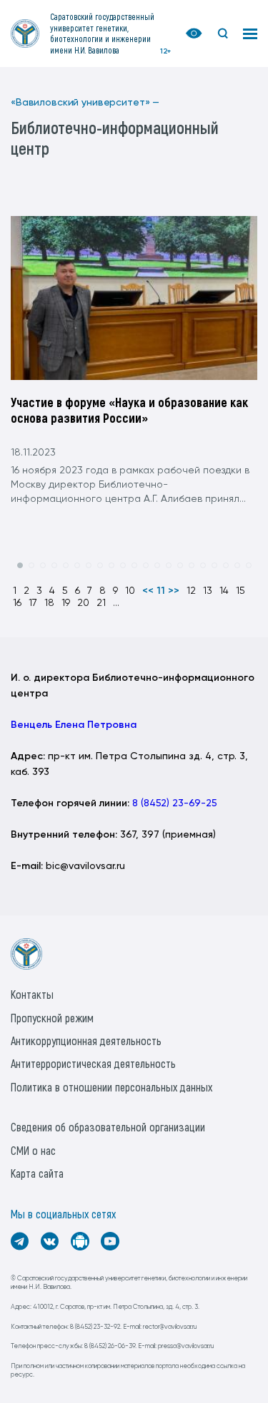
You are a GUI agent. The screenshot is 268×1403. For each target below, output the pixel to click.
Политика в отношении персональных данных (111, 1087)
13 (207, 591)
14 (224, 591)
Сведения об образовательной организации (108, 1127)
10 (130, 591)
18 (49, 603)
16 (17, 603)
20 (83, 603)
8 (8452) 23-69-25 (174, 803)
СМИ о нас (33, 1150)
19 (65, 603)
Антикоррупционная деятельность (86, 1040)
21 (101, 603)
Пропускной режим (52, 1017)
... (116, 603)
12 (191, 591)
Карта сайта (37, 1173)
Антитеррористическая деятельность (93, 1063)
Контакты (32, 994)
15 (240, 591)
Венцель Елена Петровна (74, 725)
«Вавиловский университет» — (85, 103)
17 (33, 603)
